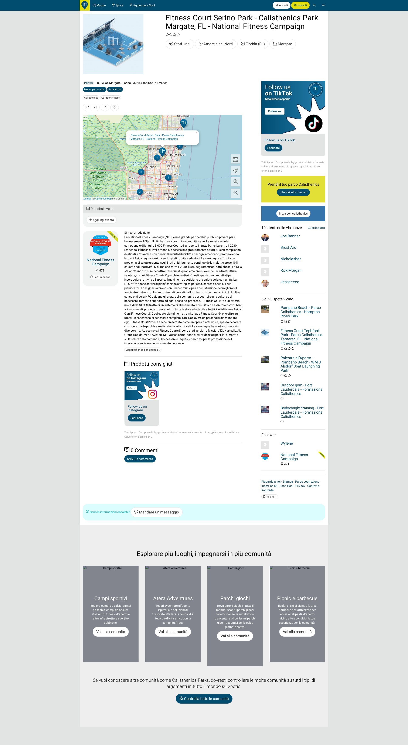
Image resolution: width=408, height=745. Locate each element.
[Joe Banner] (269, 237)
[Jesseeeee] (269, 283)
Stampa (288, 481)
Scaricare (136, 418)
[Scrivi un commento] (114, 107)
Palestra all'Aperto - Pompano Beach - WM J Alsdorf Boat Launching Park (300, 364)
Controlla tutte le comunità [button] (206, 698)
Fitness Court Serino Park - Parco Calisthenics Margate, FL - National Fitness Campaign (157, 136)
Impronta (267, 490)
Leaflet (87, 198)
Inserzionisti (269, 486)
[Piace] (87, 107)
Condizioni (286, 486)
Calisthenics (91, 97)
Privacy (300, 486)
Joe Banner (290, 236)
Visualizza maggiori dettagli (142, 349)
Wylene (286, 443)
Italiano (270, 496)
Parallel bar (115, 89)
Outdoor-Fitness (110, 97)
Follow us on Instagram (137, 408)
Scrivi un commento (140, 459)
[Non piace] (95, 107)
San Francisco (101, 277)
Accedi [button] (283, 5)
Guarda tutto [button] (316, 227)
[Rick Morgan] (269, 272)
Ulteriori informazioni (293, 192)
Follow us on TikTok (280, 140)
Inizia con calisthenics (293, 213)
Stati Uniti (181, 44)
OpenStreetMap (103, 198)
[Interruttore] (235, 159)
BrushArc (288, 247)
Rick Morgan (291, 270)
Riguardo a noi (270, 481)
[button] (235, 182)
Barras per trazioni (94, 89)
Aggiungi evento (103, 220)
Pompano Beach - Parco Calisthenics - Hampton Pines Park (300, 311)
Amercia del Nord (218, 44)
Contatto (313, 486)
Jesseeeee (289, 282)
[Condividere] (105, 107)
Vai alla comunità (110, 631)
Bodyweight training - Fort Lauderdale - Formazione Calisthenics (302, 412)
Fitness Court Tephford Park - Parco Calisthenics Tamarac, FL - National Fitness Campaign (301, 336)
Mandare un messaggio (158, 512)
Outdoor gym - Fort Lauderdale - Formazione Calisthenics (301, 389)
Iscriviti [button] (302, 5)
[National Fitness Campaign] (100, 244)
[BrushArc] (269, 249)
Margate (284, 44)
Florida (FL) (255, 44)
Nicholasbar (290, 259)
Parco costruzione (307, 481)
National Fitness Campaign (100, 262)
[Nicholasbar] (269, 260)
